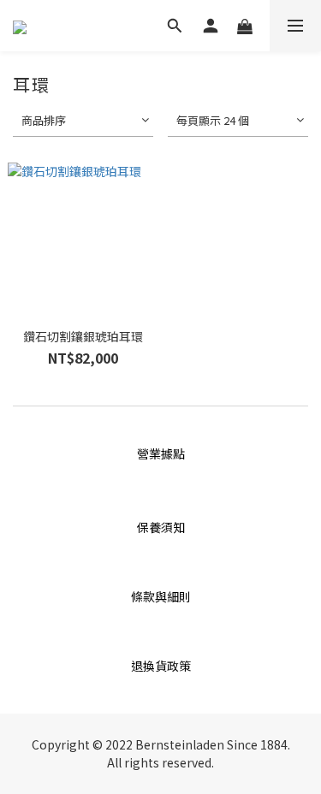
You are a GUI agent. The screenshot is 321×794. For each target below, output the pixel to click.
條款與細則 (161, 596)
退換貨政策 (161, 665)
